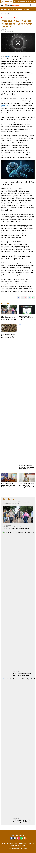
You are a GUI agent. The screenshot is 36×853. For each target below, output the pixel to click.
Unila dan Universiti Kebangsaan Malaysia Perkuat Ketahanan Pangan (8, 485)
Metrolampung (9, 30)
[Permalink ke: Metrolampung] (2, 30)
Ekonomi (16, 18)
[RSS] (25, 838)
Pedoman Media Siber (18, 845)
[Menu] (2, 5)
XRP (7, 57)
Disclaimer (23, 843)
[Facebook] (11, 838)
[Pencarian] (33, 5)
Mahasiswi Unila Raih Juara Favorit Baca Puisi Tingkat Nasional (26, 467)
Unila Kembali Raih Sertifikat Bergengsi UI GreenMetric (26, 317)
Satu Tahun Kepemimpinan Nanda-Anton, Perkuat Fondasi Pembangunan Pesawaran (8, 317)
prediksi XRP (5, 106)
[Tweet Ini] (22, 297)
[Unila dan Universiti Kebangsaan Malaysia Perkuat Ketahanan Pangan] (9, 477)
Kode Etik (5, 843)
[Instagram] (18, 838)
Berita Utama (9, 18)
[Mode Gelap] (30, 5)
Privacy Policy (14, 843)
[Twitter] (14, 838)
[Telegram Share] (29, 297)
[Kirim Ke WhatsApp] (33, 297)
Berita (3, 18)
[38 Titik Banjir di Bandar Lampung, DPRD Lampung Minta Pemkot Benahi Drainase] (27, 477)
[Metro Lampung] (12, 5)
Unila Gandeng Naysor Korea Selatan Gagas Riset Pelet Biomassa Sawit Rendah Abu (8, 335)
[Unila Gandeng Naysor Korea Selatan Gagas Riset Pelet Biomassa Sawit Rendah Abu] (9, 328)
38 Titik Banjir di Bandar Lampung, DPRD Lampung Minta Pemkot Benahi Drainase (26, 485)
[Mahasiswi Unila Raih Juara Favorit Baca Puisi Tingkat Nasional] (27, 394)
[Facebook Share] (18, 297)
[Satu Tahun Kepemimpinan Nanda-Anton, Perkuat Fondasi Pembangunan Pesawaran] (9, 309)
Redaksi (31, 843)
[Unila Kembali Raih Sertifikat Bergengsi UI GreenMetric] (27, 309)
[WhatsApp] (21, 838)
